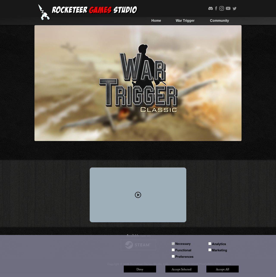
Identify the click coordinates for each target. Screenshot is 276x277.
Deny (139, 269)
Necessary (183, 243)
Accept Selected (181, 269)
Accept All (222, 269)
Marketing (219, 250)
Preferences (184, 256)
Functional (183, 250)
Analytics (219, 243)
